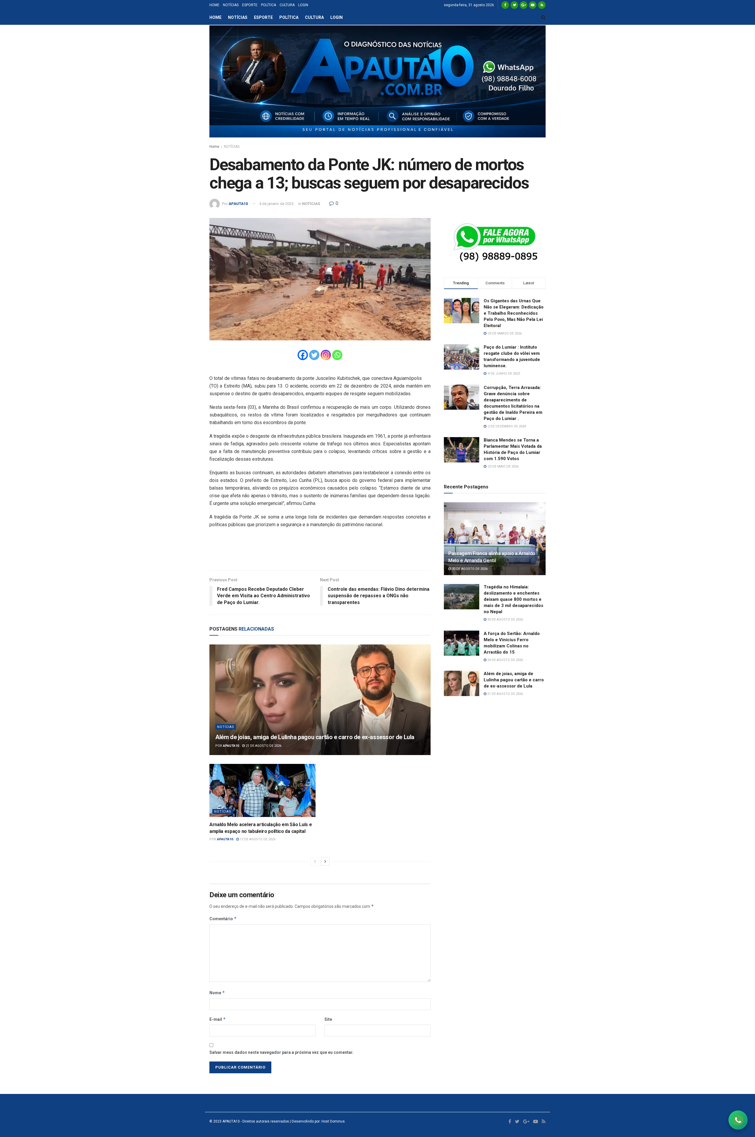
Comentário (223, 918)
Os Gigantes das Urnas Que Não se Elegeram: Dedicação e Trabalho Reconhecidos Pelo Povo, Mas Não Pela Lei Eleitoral (514, 313)
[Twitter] (314, 355)
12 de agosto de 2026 (257, 839)
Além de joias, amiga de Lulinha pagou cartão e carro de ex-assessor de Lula (314, 737)
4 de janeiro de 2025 (276, 203)
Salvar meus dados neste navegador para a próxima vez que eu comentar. (281, 1052)
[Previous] (315, 861)
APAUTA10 (238, 203)
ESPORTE (249, 5)
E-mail (217, 1019)
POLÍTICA (268, 5)
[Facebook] (303, 355)
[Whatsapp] (337, 355)
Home (214, 147)
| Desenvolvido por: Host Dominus (317, 1121)
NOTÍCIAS (231, 5)
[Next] (325, 861)
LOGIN (303, 5)
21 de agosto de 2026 (263, 746)
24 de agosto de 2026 (504, 660)
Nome (217, 992)
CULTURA (287, 5)
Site (328, 1019)
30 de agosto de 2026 (469, 569)
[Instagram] (326, 355)
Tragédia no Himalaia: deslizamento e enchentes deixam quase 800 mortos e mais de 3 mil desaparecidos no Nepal (513, 599)
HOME (214, 5)
